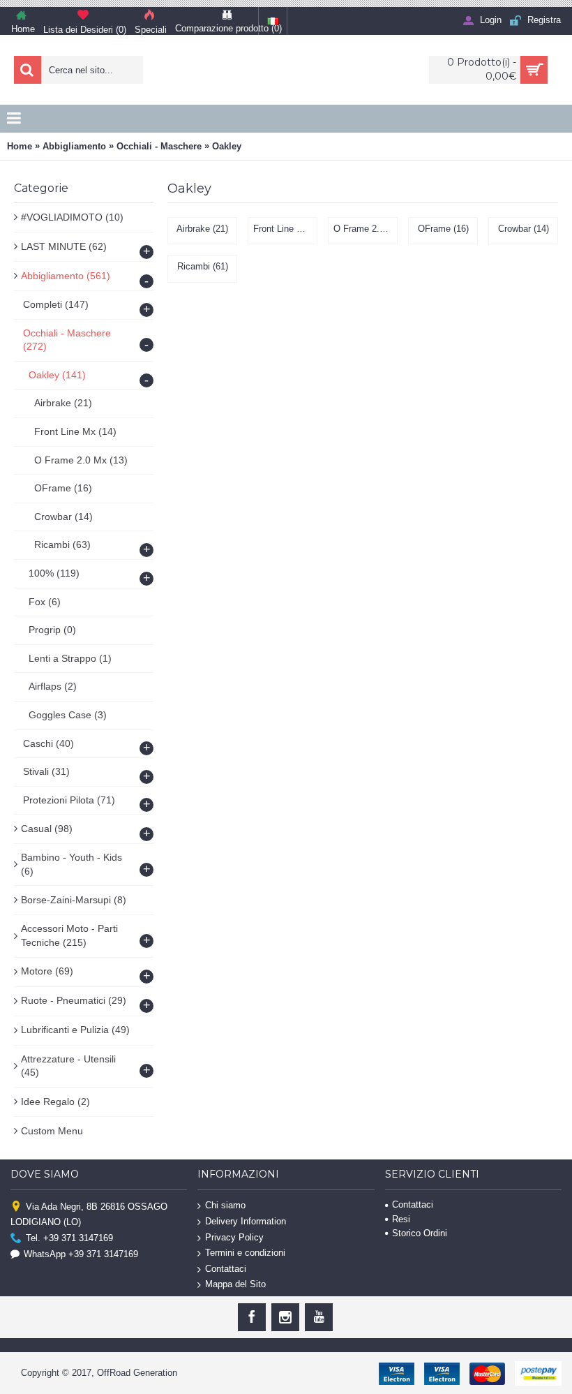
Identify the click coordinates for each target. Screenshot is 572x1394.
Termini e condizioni (245, 1252)
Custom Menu (52, 1130)
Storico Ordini (419, 1233)
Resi (401, 1219)
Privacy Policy (234, 1236)
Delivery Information (245, 1221)
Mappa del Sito (235, 1284)
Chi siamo (225, 1205)
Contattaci (225, 1268)
